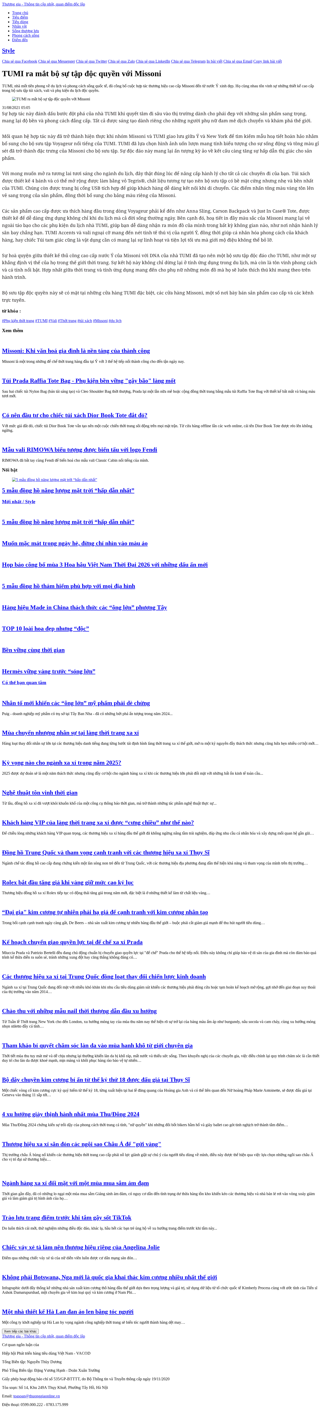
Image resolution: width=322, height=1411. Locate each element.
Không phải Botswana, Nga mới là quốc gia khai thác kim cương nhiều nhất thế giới (109, 1277)
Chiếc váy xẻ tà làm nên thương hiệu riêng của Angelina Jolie (81, 1247)
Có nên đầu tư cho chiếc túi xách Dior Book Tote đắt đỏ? (74, 415)
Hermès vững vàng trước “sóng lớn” (48, 671)
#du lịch (115, 321)
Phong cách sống (25, 35)
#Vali (53, 321)
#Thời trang (67, 321)
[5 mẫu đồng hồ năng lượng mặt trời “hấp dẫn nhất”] (54, 480)
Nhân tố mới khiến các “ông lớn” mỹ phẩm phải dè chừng (76, 703)
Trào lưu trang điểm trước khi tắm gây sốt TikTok (66, 1217)
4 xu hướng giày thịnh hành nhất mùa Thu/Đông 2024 (70, 1114)
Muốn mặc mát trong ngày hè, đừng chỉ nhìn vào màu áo (75, 543)
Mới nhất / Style (18, 501)
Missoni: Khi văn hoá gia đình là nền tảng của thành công (76, 350)
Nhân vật (19, 26)
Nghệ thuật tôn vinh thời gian (39, 792)
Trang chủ (20, 13)
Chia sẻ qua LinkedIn (153, 61)
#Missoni (100, 321)
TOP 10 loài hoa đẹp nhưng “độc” (45, 628)
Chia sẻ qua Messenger (56, 61)
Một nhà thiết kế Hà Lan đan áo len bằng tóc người (68, 1311)
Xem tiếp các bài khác (20, 1331)
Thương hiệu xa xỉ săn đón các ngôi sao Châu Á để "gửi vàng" (81, 1144)
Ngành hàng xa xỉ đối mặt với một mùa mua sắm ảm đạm (75, 1183)
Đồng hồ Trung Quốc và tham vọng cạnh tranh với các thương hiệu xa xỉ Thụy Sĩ (106, 852)
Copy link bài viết (267, 61)
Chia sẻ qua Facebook (19, 61)
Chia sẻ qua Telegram (188, 61)
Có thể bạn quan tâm (24, 682)
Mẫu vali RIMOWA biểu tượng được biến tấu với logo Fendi (79, 449)
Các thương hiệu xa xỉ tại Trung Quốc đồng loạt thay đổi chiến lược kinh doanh (104, 976)
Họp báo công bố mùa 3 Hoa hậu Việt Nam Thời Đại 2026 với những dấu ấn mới (105, 564)
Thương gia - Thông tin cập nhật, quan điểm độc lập (43, 4)
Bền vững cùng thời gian (33, 650)
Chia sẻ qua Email (237, 61)
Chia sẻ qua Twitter (91, 61)
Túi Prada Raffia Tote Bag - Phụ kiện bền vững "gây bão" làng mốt (89, 380)
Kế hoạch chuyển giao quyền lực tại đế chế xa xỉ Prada (72, 942)
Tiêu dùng (20, 22)
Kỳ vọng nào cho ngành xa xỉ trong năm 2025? (61, 762)
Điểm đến (20, 40)
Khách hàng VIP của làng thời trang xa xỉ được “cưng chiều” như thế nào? (98, 822)
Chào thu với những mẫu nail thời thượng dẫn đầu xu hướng (79, 1011)
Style (8, 50)
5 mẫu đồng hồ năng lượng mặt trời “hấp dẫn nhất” (68, 490)
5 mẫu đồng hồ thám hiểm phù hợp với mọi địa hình (68, 586)
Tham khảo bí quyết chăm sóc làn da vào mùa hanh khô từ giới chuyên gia (97, 1045)
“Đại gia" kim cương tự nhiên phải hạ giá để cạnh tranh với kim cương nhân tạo (105, 912)
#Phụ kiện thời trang (18, 321)
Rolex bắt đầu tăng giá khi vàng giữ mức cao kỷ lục (68, 882)
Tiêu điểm (20, 17)
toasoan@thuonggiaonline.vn (36, 1396)
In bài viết (214, 61)
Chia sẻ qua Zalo (121, 61)
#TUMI (41, 321)
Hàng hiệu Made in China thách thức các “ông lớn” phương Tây (84, 607)
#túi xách (84, 321)
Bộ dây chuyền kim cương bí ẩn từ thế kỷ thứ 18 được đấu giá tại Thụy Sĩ (96, 1079)
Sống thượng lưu (25, 31)
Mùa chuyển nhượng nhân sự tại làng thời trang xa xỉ (70, 732)
